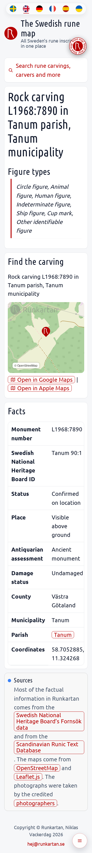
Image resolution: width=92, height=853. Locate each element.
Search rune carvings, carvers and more (43, 70)
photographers (35, 803)
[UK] (79, 8)
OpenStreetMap (37, 767)
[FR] (52, 8)
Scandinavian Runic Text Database (47, 747)
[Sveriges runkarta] (10, 33)
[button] (46, 332)
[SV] (13, 8)
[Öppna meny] (79, 840)
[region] (46, 337)
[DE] (39, 8)
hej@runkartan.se (46, 844)
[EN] (26, 8)
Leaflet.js (28, 776)
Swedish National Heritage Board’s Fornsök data (49, 721)
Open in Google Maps (44, 379)
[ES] (66, 8)
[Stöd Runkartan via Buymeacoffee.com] (77, 46)
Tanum (63, 634)
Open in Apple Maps (42, 388)
